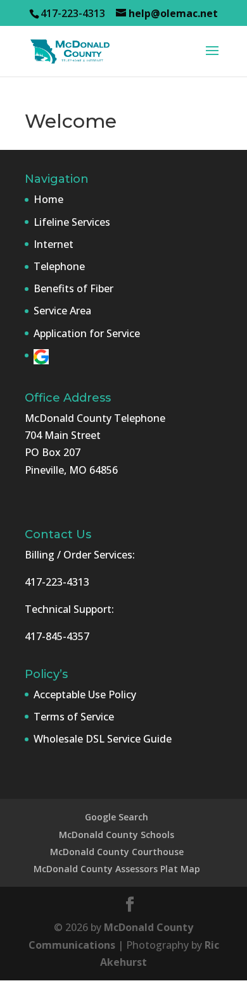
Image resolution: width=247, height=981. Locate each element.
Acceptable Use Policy (85, 694)
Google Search (116, 817)
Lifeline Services (72, 222)
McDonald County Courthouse (117, 852)
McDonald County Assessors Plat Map (117, 869)
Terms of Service (74, 717)
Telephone (59, 266)
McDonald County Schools (116, 835)
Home (48, 199)
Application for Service (87, 333)
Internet (53, 244)
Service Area (62, 311)
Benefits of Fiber (73, 288)
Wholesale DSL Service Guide (103, 739)
